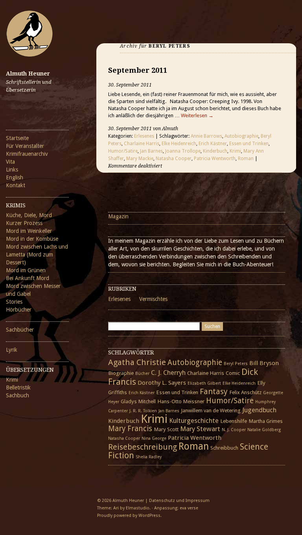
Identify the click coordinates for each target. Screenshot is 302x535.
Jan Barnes (151, 151)
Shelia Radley (149, 456)
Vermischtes (153, 299)
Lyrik (11, 350)
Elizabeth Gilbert (204, 383)
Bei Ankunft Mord (27, 278)
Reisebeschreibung (142, 447)
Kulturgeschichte (194, 420)
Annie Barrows (206, 136)
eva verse (189, 508)
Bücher (142, 373)
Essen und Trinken (249, 143)
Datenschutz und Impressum (179, 500)
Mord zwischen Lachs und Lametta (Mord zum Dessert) (37, 255)
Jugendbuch (259, 410)
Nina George (154, 438)
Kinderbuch (215, 151)
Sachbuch (17, 395)
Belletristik (18, 387)
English (14, 177)
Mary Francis (130, 428)
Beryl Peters (236, 363)
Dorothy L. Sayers (162, 382)
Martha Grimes (266, 421)
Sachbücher (20, 330)
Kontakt (15, 185)
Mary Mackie (139, 158)
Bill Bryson (264, 363)
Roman (246, 158)
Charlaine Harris (141, 143)
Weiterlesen (197, 115)
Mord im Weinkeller (29, 231)
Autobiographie (241, 136)
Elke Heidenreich (179, 143)
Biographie (121, 373)
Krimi (12, 379)
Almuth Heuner (28, 73)
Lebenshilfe (233, 421)
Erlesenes (144, 136)
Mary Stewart (200, 429)
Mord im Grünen (26, 270)
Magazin (118, 216)
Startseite (17, 138)
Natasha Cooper (174, 158)
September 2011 (137, 70)
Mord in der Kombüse (32, 239)
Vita (10, 162)
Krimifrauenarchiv (27, 154)
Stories (14, 302)
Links (12, 169)
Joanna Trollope (183, 151)
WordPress (149, 515)
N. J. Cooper (234, 429)
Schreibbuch (224, 448)
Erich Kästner (213, 143)
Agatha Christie (137, 362)
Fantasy (214, 391)
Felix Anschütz (245, 392)
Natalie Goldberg (264, 429)
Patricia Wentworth (215, 158)
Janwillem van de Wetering (211, 410)
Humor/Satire (123, 151)
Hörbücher (18, 309)
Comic (233, 373)
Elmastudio (137, 508)
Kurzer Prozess (24, 223)
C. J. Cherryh (168, 372)
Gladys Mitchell (138, 401)
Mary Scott (166, 429)
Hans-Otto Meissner (180, 401)
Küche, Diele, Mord (29, 215)
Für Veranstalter (25, 146)
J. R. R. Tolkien (143, 410)
